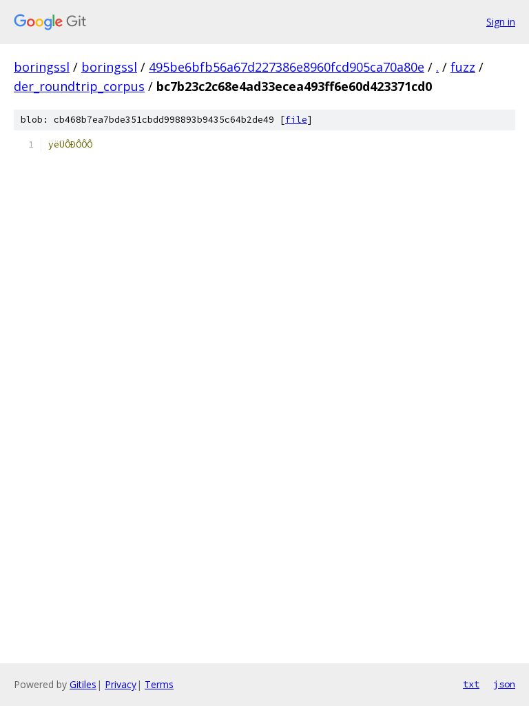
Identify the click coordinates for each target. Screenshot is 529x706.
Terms (159, 684)
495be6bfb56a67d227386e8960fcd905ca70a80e (286, 67)
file (296, 119)
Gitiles (83, 684)
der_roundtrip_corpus (79, 86)
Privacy (120, 684)
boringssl (42, 67)
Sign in (500, 21)
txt (471, 684)
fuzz (462, 67)
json (504, 684)
